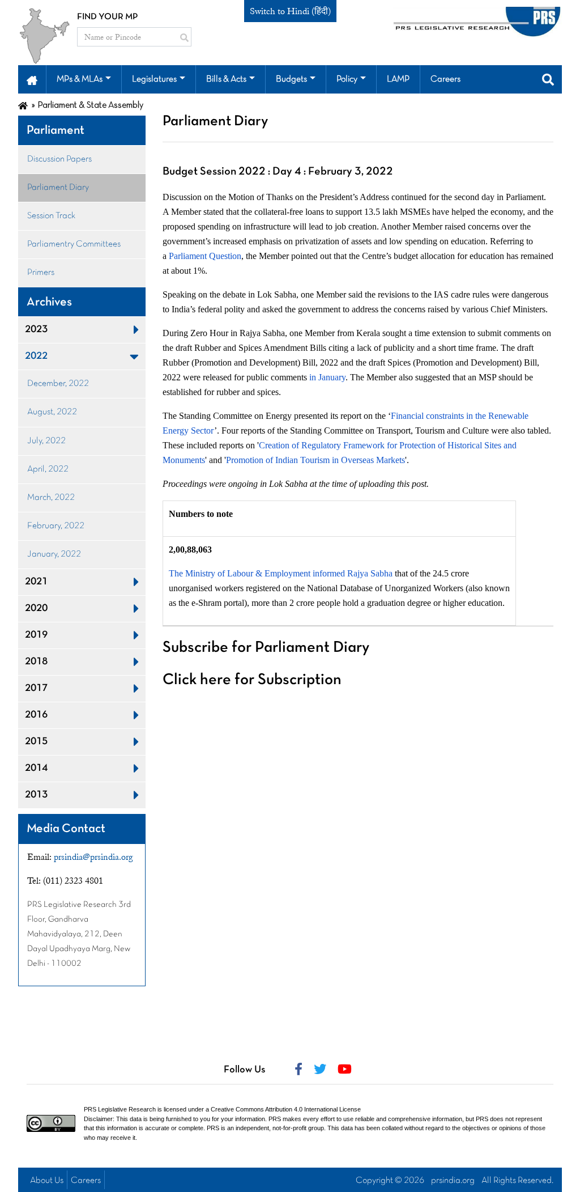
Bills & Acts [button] (226, 79)
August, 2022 (52, 412)
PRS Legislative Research (120, 1109)
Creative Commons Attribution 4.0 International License (286, 1109)
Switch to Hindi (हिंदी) (290, 11)
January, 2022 (54, 554)
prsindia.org (453, 1181)
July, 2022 (46, 441)
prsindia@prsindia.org (93, 857)
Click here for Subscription (252, 680)
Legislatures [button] (154, 79)
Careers (86, 1181)
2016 (36, 715)
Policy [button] (346, 79)
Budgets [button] (291, 79)
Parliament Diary (58, 188)
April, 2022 (48, 469)
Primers (40, 273)
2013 (36, 795)
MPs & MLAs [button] (80, 79)
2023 (36, 329)
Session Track (51, 216)
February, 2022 (55, 526)
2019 (36, 635)
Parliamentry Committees (74, 244)
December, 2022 (58, 384)
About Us (46, 1181)
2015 (36, 741)
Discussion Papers (59, 159)
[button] (32, 79)
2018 (36, 662)
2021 (36, 582)
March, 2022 (51, 498)
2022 (36, 356)
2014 (36, 768)
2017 (36, 688)
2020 (36, 608)
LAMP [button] (398, 79)
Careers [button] (445, 79)
